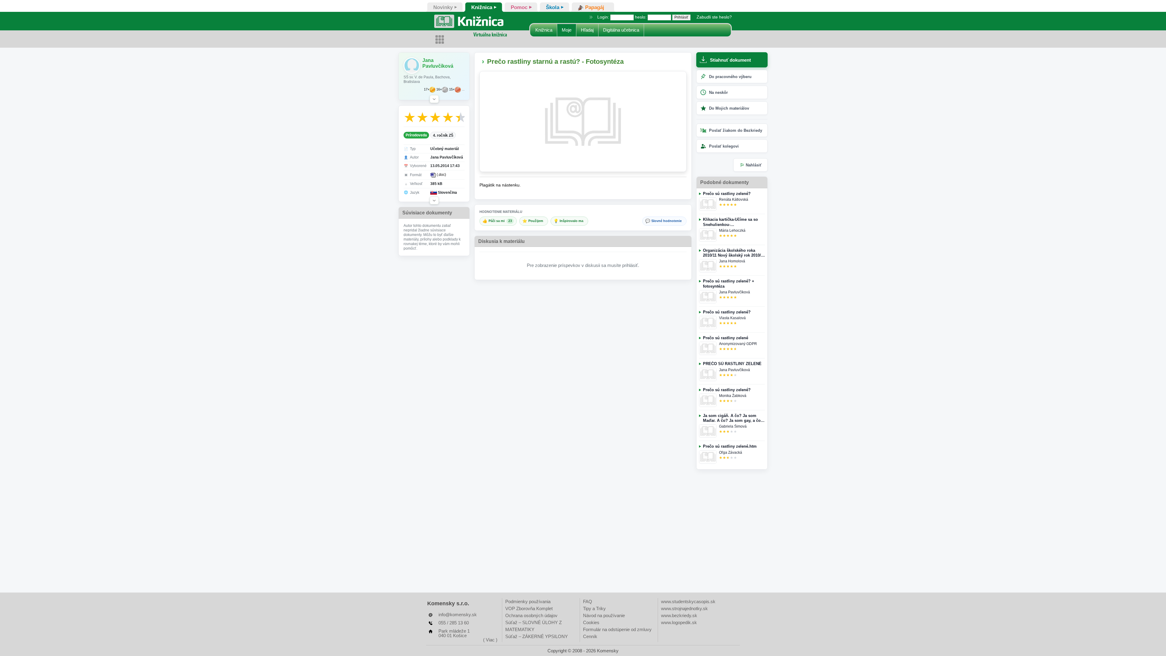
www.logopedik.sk (679, 622)
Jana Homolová (732, 261)
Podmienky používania (528, 601)
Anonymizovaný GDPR (738, 344)
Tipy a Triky (594, 608)
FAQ (587, 601)
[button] (434, 99)
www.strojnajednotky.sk (684, 608)
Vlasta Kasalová (732, 318)
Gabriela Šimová (733, 426)
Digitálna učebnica (621, 29)
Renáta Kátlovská (733, 199)
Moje (566, 29)
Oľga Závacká (730, 452)
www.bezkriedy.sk (679, 615)
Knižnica (543, 29)
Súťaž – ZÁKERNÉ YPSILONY (536, 636)
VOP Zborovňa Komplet (529, 608)
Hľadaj (587, 29)
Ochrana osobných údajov (531, 615)
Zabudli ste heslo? (714, 17)
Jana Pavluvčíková (734, 292)
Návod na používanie (604, 615)
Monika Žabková (732, 396)
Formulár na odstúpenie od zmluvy (617, 629)
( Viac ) (490, 639)
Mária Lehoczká (732, 230)
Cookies (591, 622)
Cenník (590, 636)
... (463, 89)
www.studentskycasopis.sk (688, 601)
